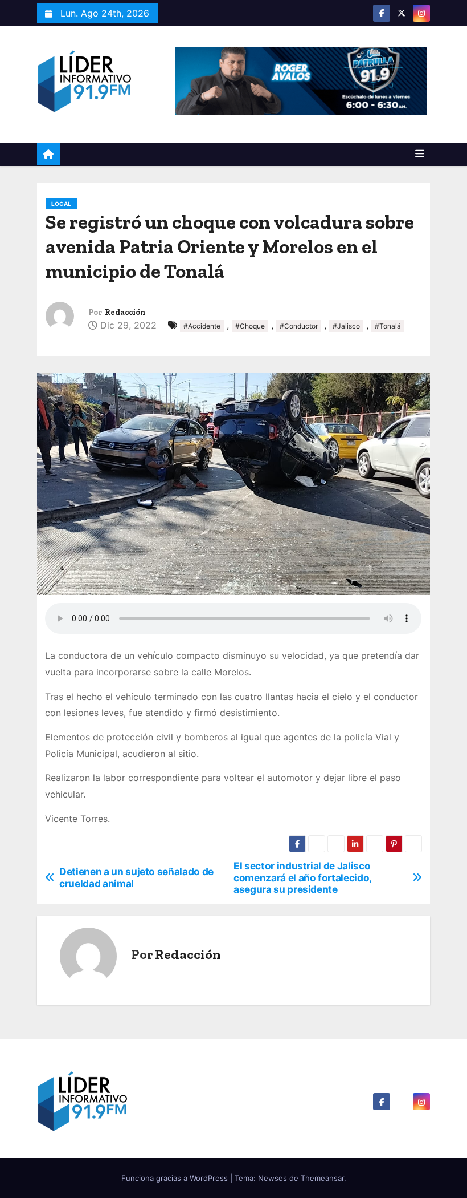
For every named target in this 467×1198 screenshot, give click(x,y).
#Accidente (201, 326)
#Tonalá (388, 326)
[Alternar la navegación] (419, 154)
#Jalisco (346, 326)
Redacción (125, 312)
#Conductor (299, 326)
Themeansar (322, 1178)
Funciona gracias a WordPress (175, 1178)
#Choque (250, 326)
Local (61, 203)
